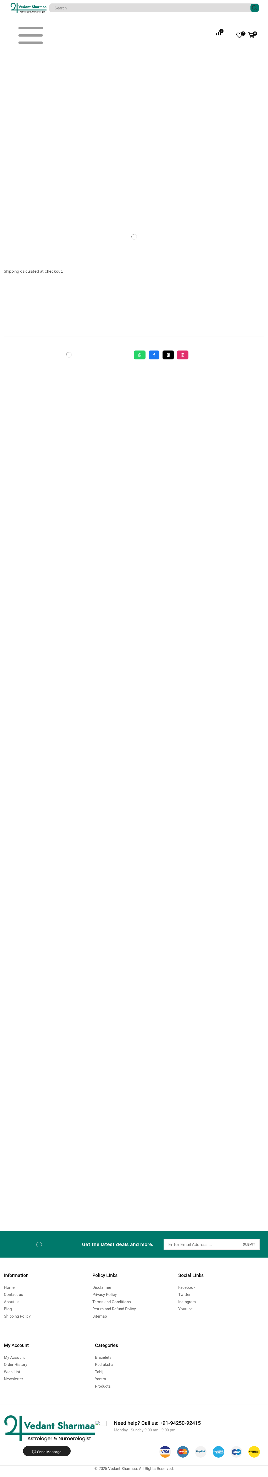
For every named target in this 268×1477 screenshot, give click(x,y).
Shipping (12, 271)
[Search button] (254, 8)
